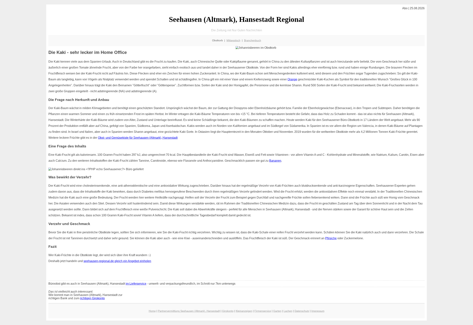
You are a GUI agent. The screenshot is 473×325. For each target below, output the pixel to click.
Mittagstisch (233, 40)
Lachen (288, 310)
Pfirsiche (331, 238)
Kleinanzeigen (244, 310)
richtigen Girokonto (92, 298)
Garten (277, 310)
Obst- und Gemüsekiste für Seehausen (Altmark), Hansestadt (138, 137)
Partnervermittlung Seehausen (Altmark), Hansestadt (189, 310)
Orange (292, 79)
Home (152, 310)
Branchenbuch (252, 40)
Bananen (275, 160)
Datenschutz (302, 310)
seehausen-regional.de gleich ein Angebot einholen (117, 261)
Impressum (317, 310)
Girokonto (228, 310)
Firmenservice (262, 310)
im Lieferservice (136, 283)
